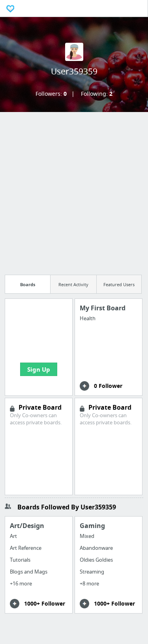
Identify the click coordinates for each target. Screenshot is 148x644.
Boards (27, 284)
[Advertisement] (74, 191)
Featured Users (119, 284)
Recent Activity (73, 284)
